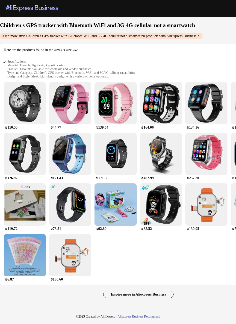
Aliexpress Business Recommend (139, 316)
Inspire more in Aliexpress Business (138, 294)
